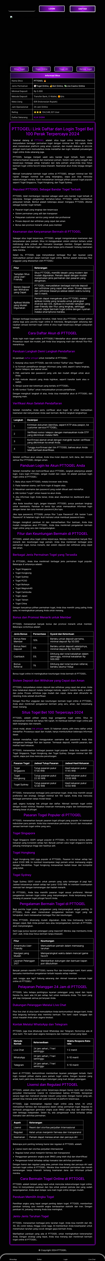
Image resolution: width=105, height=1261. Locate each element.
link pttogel (37, 728)
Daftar (39, 1259)
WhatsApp (13, 1259)
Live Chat (91, 1259)
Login (66, 1259)
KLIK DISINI (39, 117)
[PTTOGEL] (21, 7)
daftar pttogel (31, 358)
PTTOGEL (39, 140)
